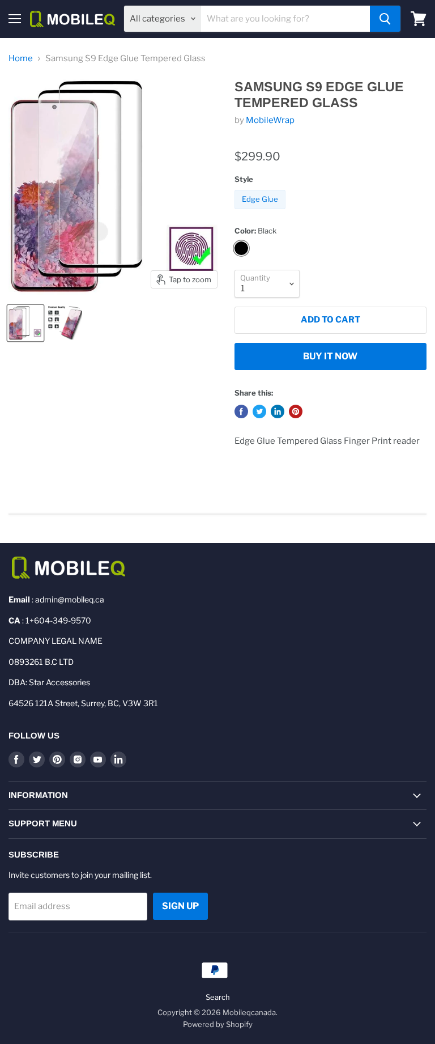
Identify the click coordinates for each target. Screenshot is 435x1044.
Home (20, 58)
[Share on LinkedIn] (277, 411)
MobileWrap (270, 120)
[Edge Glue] (261, 212)
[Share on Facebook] (241, 411)
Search (218, 996)
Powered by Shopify (218, 1024)
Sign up (180, 906)
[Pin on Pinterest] (295, 411)
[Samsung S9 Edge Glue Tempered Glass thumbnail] (25, 323)
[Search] (385, 19)
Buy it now (330, 356)
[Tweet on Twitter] (259, 411)
